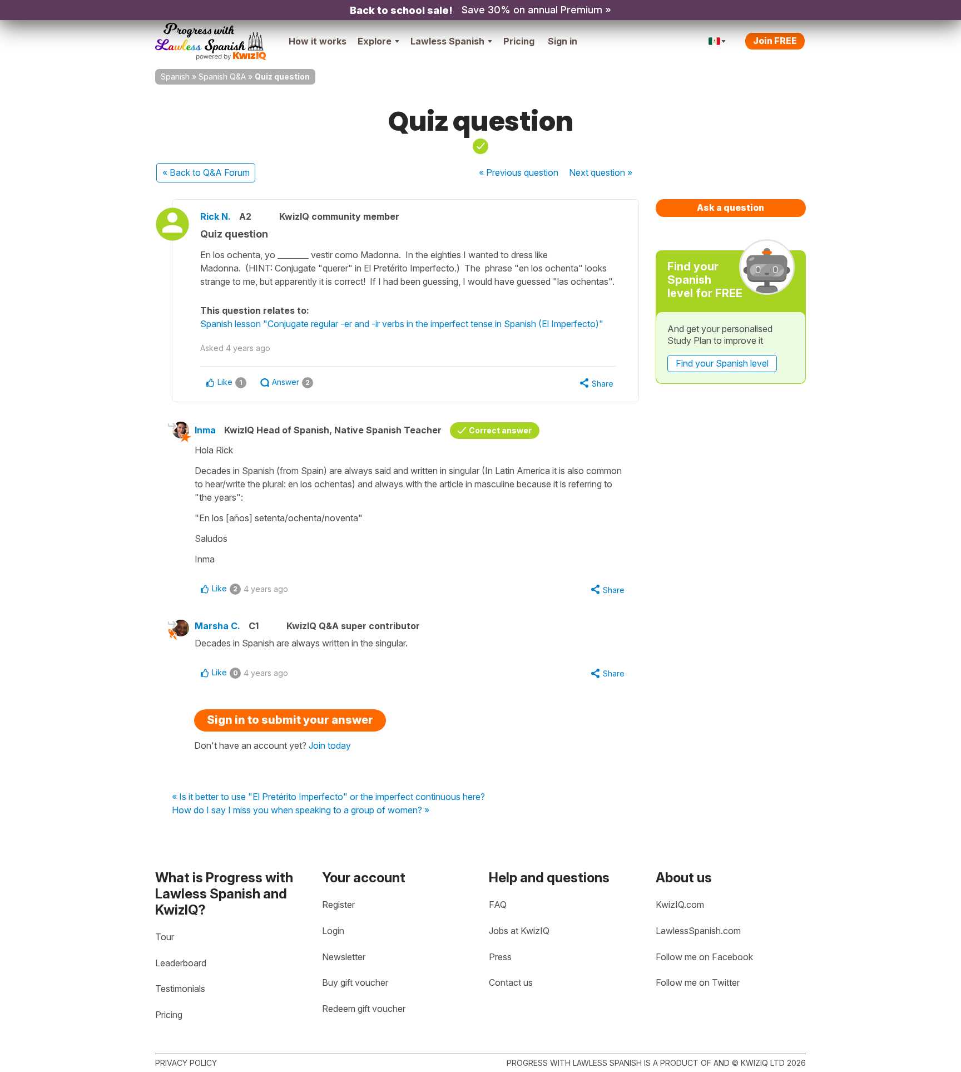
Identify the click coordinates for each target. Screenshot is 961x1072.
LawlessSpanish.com (698, 930)
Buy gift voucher (355, 982)
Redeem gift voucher (363, 1008)
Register (338, 904)
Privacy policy (186, 1063)
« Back (206, 172)
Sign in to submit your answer (290, 720)
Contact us (511, 982)
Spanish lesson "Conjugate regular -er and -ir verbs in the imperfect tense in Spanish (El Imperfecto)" (401, 323)
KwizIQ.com (680, 904)
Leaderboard (180, 963)
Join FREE (775, 40)
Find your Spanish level (722, 363)
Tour (164, 936)
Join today (330, 745)
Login (333, 930)
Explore (375, 41)
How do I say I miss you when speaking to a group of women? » (300, 811)
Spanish (175, 76)
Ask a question (730, 207)
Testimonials (180, 988)
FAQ (498, 904)
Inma (205, 430)
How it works (317, 41)
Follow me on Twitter (698, 982)
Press (500, 956)
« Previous (518, 172)
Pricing (518, 41)
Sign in (562, 41)
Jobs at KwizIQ (519, 930)
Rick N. (215, 216)
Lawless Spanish (447, 41)
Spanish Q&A (222, 76)
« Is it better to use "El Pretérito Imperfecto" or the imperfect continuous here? (328, 797)
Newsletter (343, 956)
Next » (600, 172)
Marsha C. (217, 625)
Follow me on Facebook (704, 956)
